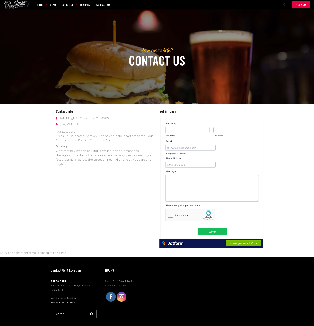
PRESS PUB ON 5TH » (63, 302)
